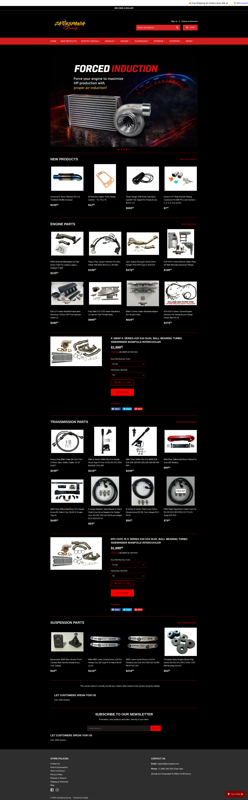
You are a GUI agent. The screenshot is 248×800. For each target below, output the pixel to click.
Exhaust (110, 41)
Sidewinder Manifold (119, 370)
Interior (159, 41)
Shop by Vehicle (90, 41)
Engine (125, 41)
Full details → (116, 404)
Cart (192, 27)
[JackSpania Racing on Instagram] (57, 790)
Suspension (141, 41)
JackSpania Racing (63, 798)
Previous (56, 98)
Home (53, 41)
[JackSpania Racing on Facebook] (52, 790)
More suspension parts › (187, 623)
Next (192, 98)
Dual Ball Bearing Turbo (120, 359)
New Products (69, 41)
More (189, 41)
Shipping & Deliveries (59, 782)
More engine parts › (189, 224)
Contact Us (55, 764)
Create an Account (189, 21)
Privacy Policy (56, 774)
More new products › (189, 159)
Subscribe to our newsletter (124, 714)
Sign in (174, 21)
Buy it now (122, 392)
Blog (52, 785)
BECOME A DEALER (124, 8)
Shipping (114, 352)
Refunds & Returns (58, 778)
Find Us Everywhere (59, 767)
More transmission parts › (187, 422)
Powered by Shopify (80, 798)
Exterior (175, 41)
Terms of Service (57, 771)
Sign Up (155, 728)
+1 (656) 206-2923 (166, 769)
